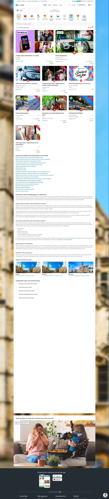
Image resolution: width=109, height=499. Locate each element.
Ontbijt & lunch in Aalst (21, 168)
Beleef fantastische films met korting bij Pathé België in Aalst (29, 157)
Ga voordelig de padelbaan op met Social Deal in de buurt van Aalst (31, 162)
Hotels (60, 5)
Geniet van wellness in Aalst (22, 191)
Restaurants (55, 5)
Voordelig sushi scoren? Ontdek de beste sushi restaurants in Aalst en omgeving (33, 178)
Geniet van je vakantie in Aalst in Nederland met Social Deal (29, 164)
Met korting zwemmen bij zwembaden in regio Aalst (27, 184)
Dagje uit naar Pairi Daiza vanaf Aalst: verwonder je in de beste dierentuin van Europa (34, 175)
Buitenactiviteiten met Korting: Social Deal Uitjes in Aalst (28, 161)
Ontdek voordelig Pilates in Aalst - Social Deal (26, 166)
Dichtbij (49, 5)
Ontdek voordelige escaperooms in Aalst (24, 185)
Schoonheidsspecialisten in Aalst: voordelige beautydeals (28, 180)
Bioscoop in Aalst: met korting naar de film (25, 189)
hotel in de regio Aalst (29, 216)
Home (45, 5)
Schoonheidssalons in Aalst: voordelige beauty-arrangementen (29, 182)
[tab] (54, 284)
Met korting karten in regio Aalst (23, 187)
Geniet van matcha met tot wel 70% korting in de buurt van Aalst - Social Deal (33, 159)
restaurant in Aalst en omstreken (65, 239)
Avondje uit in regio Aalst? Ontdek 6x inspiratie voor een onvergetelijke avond (33, 171)
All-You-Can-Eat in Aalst (21, 170)
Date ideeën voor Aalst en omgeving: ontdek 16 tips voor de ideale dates (32, 173)
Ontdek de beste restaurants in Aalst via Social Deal (27, 177)
